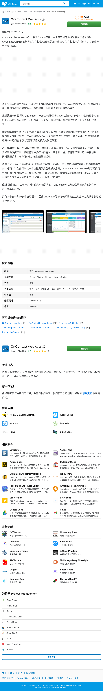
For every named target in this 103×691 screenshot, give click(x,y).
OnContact (28, 19)
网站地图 (30, 673)
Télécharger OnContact (13, 328)
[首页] (3, 12)
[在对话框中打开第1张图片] (66, 221)
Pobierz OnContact (11, 332)
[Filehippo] (9, 3)
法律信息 (48, 678)
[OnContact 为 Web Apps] (5, 21)
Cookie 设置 (73, 678)
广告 (20, 673)
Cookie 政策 (22, 678)
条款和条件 (7, 678)
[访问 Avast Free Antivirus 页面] (84, 18)
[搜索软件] (64, 3)
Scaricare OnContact (40, 328)
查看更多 (51, 657)
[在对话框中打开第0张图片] (23, 221)
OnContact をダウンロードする (71, 328)
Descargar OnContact (69, 323)
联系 (12, 673)
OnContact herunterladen (41, 323)
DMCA (60, 678)
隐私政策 (36, 678)
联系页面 (87, 393)
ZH (94, 4)
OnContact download (12, 323)
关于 (4, 673)
